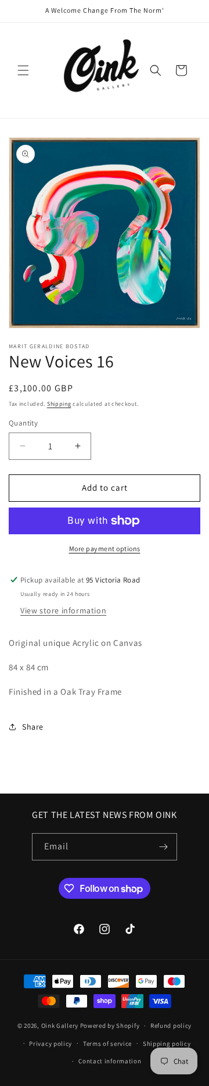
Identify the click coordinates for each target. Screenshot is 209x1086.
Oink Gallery (60, 1025)
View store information (63, 610)
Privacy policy (50, 1043)
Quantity (23, 423)
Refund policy (171, 1025)
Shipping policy (167, 1043)
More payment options (104, 548)
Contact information (109, 1061)
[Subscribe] (163, 846)
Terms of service (107, 1043)
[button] (23, 70)
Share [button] (33, 726)
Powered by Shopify (110, 1025)
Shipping (59, 404)
